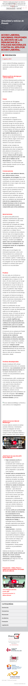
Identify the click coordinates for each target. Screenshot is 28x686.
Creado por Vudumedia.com (19, 683)
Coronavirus (5, 611)
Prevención (10, 55)
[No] (26, 5)
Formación (5, 621)
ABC (8, 591)
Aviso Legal (4, 680)
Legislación (5, 625)
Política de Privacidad (12, 680)
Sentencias (5, 607)
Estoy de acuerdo (11, 8)
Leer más (19, 8)
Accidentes (5, 618)
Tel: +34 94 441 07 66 (14, 644)
